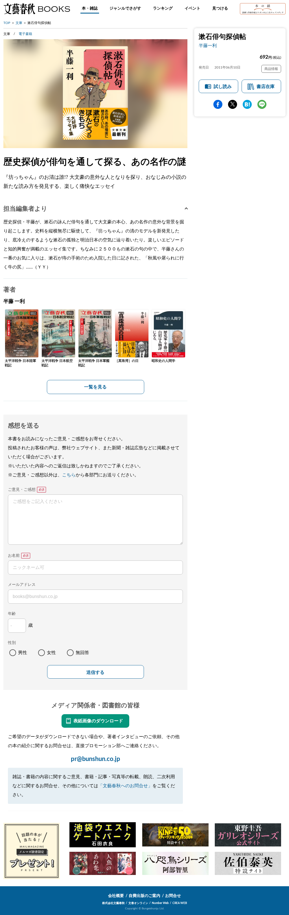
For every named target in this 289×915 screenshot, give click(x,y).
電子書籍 (25, 34)
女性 (51, 652)
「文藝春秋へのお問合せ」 (125, 786)
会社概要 (116, 896)
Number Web (160, 903)
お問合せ (173, 896)
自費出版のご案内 (144, 896)
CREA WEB (179, 903)
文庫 (19, 23)
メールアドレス (22, 585)
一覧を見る (95, 387)
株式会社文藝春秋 (113, 903)
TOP (6, 23)
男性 (22, 652)
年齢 (12, 614)
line (261, 104)
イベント (192, 8)
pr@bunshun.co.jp (95, 759)
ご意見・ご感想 (22, 490)
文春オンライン (138, 903)
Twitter (232, 104)
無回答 (82, 652)
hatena (247, 104)
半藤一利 (208, 45)
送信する (95, 672)
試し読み (223, 86)
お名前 (14, 556)
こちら (69, 475)
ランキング (163, 8)
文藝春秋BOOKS (36, 8)
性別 (12, 643)
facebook (217, 104)
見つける (220, 8)
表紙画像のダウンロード (98, 721)
